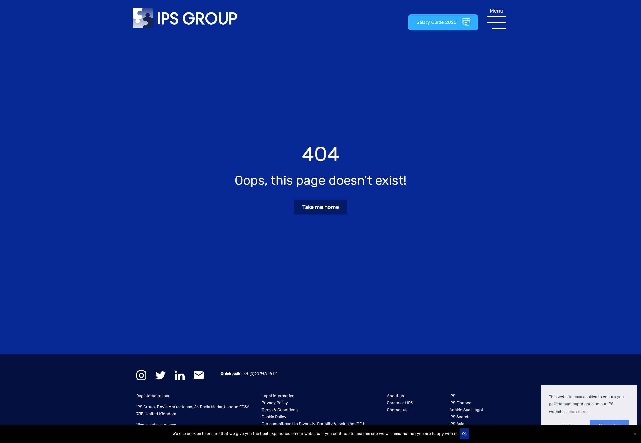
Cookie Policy (274, 416)
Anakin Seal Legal (466, 409)
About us (395, 395)
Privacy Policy (275, 402)
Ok (464, 434)
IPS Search (459, 416)
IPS (452, 395)
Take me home (320, 207)
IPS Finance (460, 402)
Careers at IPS (400, 402)
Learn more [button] (577, 411)
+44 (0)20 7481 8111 (249, 373)
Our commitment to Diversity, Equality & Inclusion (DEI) (313, 423)
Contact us (397, 409)
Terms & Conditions (280, 409)
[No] (634, 433)
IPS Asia (456, 423)
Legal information (278, 395)
